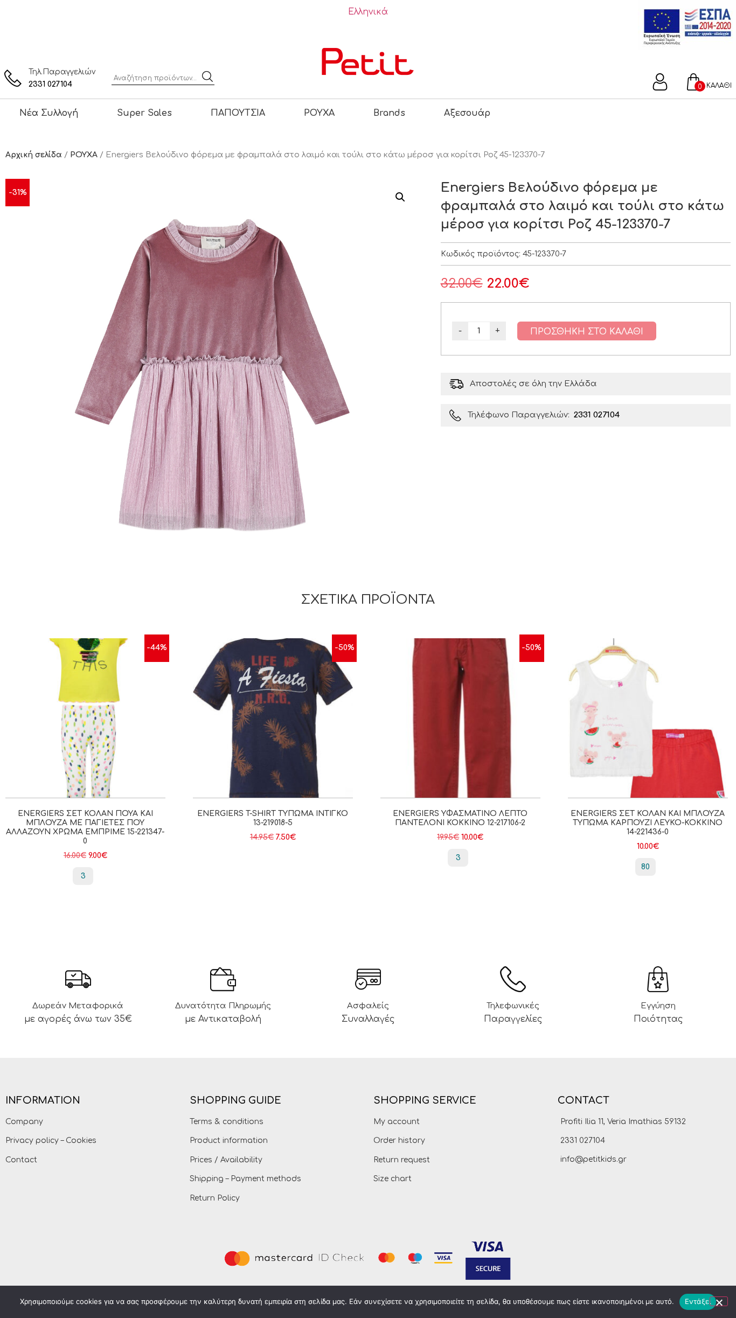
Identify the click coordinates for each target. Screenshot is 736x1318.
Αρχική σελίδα (33, 155)
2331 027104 (50, 84)
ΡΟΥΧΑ (319, 113)
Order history (399, 1140)
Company (24, 1122)
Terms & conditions (226, 1122)
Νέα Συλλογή (48, 113)
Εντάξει (698, 1301)
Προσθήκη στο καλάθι (586, 332)
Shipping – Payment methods (245, 1179)
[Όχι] (719, 1301)
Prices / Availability (226, 1160)
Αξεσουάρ (467, 113)
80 (645, 867)
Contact (21, 1160)
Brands (389, 113)
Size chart (392, 1179)
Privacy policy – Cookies (50, 1140)
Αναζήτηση (207, 76)
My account (396, 1122)
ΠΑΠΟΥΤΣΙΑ (238, 113)
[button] (400, 197)
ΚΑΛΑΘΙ (719, 85)
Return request (401, 1160)
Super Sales (144, 113)
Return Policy (215, 1198)
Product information (229, 1140)
